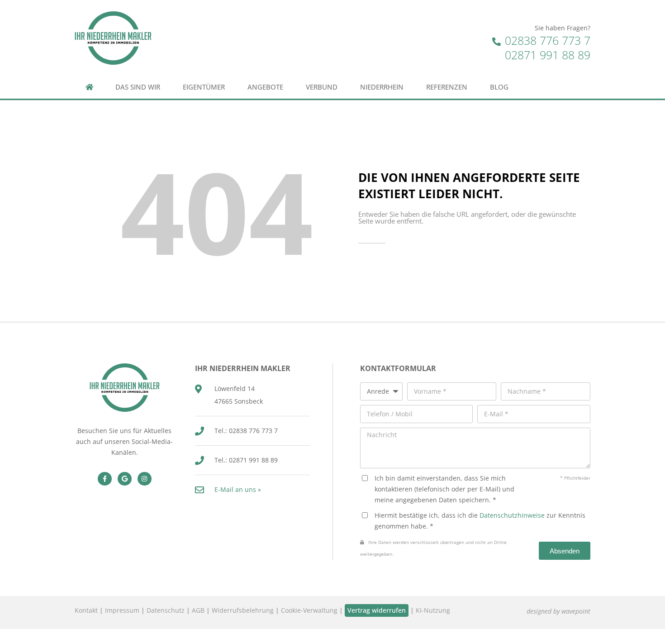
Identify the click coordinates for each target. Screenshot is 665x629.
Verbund (321, 87)
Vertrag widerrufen (376, 610)
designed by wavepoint (558, 611)
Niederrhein (382, 87)
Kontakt (86, 610)
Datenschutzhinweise (512, 515)
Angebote (265, 87)
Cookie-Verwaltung (309, 610)
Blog (499, 87)
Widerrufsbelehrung (243, 610)
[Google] (125, 479)
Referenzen (446, 87)
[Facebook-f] (105, 479)
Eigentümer (204, 87)
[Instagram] (145, 479)
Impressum (122, 610)
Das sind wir (137, 87)
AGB (198, 610)
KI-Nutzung (433, 610)
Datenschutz (166, 610)
